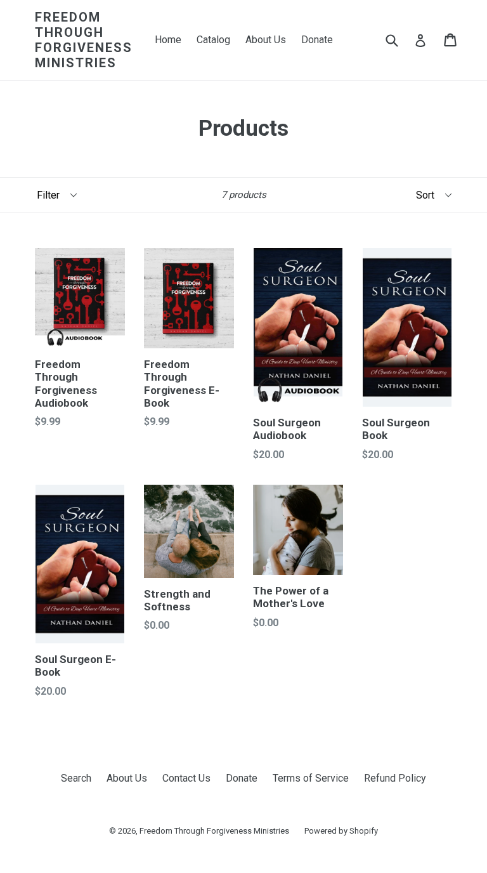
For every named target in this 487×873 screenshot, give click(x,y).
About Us (265, 40)
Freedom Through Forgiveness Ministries (84, 40)
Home (168, 40)
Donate (317, 40)
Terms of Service (311, 778)
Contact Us (186, 778)
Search (76, 778)
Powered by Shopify (341, 831)
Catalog (213, 40)
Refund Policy (395, 778)
